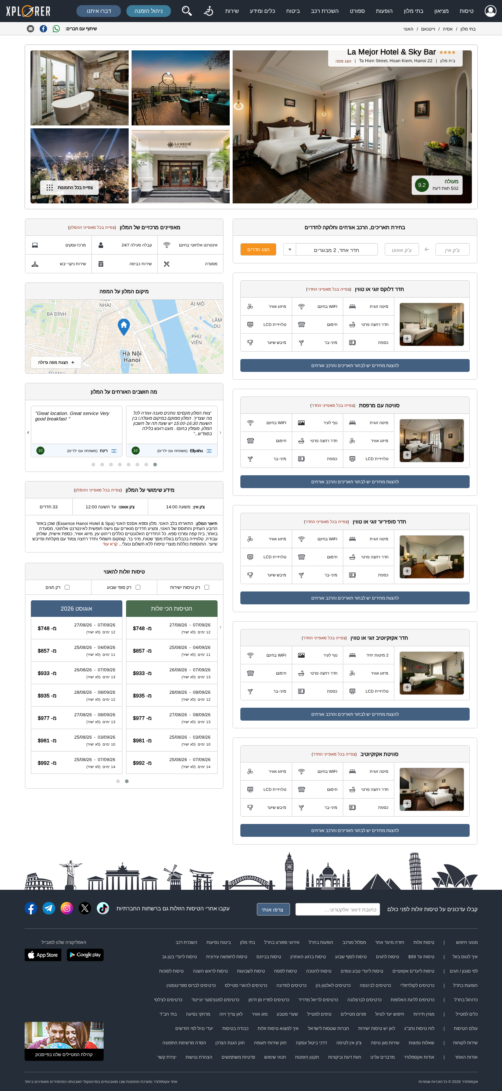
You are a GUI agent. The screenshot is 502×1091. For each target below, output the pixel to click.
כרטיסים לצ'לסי (168, 999)
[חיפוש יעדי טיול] (186, 11)
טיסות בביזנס (269, 956)
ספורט (357, 11)
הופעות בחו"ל (321, 942)
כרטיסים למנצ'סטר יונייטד (215, 999)
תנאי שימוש (275, 1057)
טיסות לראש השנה (210, 971)
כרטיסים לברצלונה (364, 999)
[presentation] (220, 432)
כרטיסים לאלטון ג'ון (333, 985)
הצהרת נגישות (199, 1057)
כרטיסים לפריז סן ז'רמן (268, 999)
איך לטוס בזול (465, 956)
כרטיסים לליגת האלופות (412, 999)
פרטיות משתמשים (238, 1057)
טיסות (467, 11)
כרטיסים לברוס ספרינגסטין (191, 985)
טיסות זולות (424, 909)
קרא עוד (110, 544)
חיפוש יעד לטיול (389, 1014)
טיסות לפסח (285, 971)
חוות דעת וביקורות (344, 1057)
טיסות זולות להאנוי (124, 572)
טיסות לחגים (387, 956)
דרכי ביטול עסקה (311, 1042)
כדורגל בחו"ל (466, 999)
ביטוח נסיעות (219, 942)
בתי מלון (413, 11)
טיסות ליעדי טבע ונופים (362, 971)
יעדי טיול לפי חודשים (194, 1028)
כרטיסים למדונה (291, 985)
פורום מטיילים (353, 1014)
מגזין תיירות (423, 1014)
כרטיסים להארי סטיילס (246, 985)
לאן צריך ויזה (231, 1014)
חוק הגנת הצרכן (230, 1042)
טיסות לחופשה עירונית (226, 956)
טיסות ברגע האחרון (308, 956)
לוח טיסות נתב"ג (419, 1028)
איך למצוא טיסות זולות (278, 1028)
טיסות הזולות (185, 908)
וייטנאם (428, 29)
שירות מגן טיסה (385, 1042)
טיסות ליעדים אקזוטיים (413, 971)
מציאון (441, 11)
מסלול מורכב (354, 942)
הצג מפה (343, 61)
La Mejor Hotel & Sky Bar (391, 51)
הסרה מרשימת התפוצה (184, 1042)
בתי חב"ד (168, 1014)
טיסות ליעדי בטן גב (179, 956)
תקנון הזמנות (307, 1057)
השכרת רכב (325, 11)
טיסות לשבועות (251, 971)
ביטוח (293, 11)
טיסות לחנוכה (318, 971)
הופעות (384, 11)
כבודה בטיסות (235, 1028)
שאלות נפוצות (421, 1042)
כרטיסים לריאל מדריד (318, 999)
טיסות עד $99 (421, 956)
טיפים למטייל (319, 1014)
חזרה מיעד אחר (389, 942)
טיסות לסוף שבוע (351, 956)
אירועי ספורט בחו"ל (282, 942)
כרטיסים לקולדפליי (417, 985)
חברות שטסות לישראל (328, 1028)
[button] (155, 464)
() (328, 289)
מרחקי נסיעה (198, 1014)
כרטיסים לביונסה (375, 985)
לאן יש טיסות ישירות (376, 1028)
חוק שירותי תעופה (270, 1042)
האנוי (408, 29)
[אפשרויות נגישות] (208, 11)
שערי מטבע (287, 1014)
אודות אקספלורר (419, 1057)
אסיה (448, 29)
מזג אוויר (260, 1014)
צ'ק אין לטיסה (349, 1042)
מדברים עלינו (382, 1057)
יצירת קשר (166, 1057)
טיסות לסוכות (171, 971)
